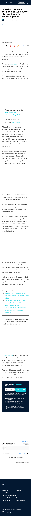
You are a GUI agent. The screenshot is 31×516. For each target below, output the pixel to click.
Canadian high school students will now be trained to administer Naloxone (16, 310)
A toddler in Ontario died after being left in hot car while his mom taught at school (17, 295)
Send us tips (6, 500)
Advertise (5, 493)
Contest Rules (20, 500)
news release (8, 355)
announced (14, 64)
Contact (18, 490)
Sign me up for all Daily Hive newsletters (15, 399)
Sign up (26, 441)
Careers (18, 503)
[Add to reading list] (28, 46)
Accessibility (6, 498)
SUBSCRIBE (21, 2)
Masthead (19, 498)
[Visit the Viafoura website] (25, 462)
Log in (22, 441)
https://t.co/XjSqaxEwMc (13, 115)
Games (4, 503)
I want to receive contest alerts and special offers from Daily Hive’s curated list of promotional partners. (16, 394)
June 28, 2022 (16, 122)
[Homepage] (5, 484)
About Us (5, 490)
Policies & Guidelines (9, 495)
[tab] (6, 453)
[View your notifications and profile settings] (27, 453)
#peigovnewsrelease (11, 112)
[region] (15, 452)
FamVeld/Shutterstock (7, 42)
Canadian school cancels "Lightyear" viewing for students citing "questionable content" (16, 303)
